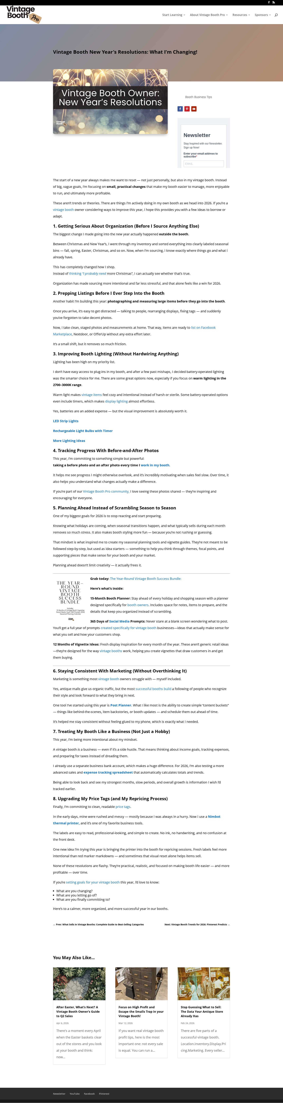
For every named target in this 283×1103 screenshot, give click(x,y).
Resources (240, 15)
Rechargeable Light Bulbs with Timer (83, 431)
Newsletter (59, 1093)
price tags (123, 806)
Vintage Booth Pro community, (106, 491)
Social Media (119, 621)
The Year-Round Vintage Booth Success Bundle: (146, 578)
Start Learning (172, 15)
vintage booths (111, 651)
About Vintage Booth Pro (207, 15)
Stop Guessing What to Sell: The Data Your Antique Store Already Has (202, 1011)
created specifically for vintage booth (128, 628)
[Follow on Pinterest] (187, 108)
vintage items (92, 394)
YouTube (75, 1093)
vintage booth (63, 209)
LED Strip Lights (65, 421)
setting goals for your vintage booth (93, 882)
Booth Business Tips (198, 97)
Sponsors (261, 15)
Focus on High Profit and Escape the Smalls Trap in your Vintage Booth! (141, 1011)
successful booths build (153, 689)
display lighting (116, 401)
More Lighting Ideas (69, 440)
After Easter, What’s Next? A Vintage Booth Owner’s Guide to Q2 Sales (78, 1011)
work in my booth (155, 465)
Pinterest (104, 1093)
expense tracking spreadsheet (108, 772)
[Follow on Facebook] (180, 108)
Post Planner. (121, 705)
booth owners (138, 605)
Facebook (89, 1093)
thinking (87, 273)
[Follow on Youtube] (194, 108)
